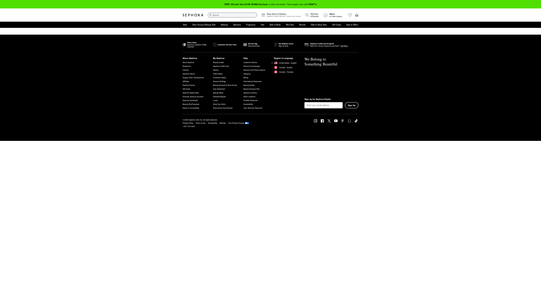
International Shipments (252, 81)
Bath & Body (275, 24)
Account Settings (219, 81)
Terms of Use (201, 123)
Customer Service (250, 62)
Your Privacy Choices (236, 123)
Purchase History (219, 77)
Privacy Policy (188, 123)
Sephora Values (189, 73)
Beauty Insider (218, 62)
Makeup (224, 24)
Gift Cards (336, 24)
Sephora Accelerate (190, 100)
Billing (245, 77)
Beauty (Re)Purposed (191, 104)
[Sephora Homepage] (193, 15)
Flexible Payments (250, 100)
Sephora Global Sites (191, 92)
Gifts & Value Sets (319, 24)
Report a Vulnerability (191, 108)
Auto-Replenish (219, 89)
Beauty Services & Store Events (225, 85)
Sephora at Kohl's (250, 92)
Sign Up (351, 105)
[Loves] (350, 15)
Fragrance (250, 24)
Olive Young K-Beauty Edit (203, 24)
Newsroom (187, 66)
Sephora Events (189, 85)
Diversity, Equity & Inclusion (193, 96)
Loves (215, 100)
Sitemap (222, 123)
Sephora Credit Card (221, 66)
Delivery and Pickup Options (254, 70)
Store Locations (249, 96)
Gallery (216, 70)
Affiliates (186, 81)
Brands (302, 24)
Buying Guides (249, 85)
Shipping (246, 73)
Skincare (237, 24)
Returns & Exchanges (251, 66)
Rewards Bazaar (219, 96)
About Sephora (188, 62)
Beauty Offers (218, 92)
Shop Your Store (219, 104)
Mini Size (290, 24)
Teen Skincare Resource (252, 108)
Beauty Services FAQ (251, 89)
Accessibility (248, 104)
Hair (262, 24)
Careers (186, 70)
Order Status (218, 73)
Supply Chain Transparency (193, 77)
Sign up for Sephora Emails (317, 99)
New (185, 24)
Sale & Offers (352, 24)
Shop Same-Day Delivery (222, 108)
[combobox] (232, 15)
